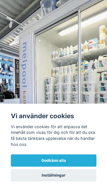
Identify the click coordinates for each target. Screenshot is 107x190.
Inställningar (54, 175)
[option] (53, 95)
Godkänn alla (53, 160)
